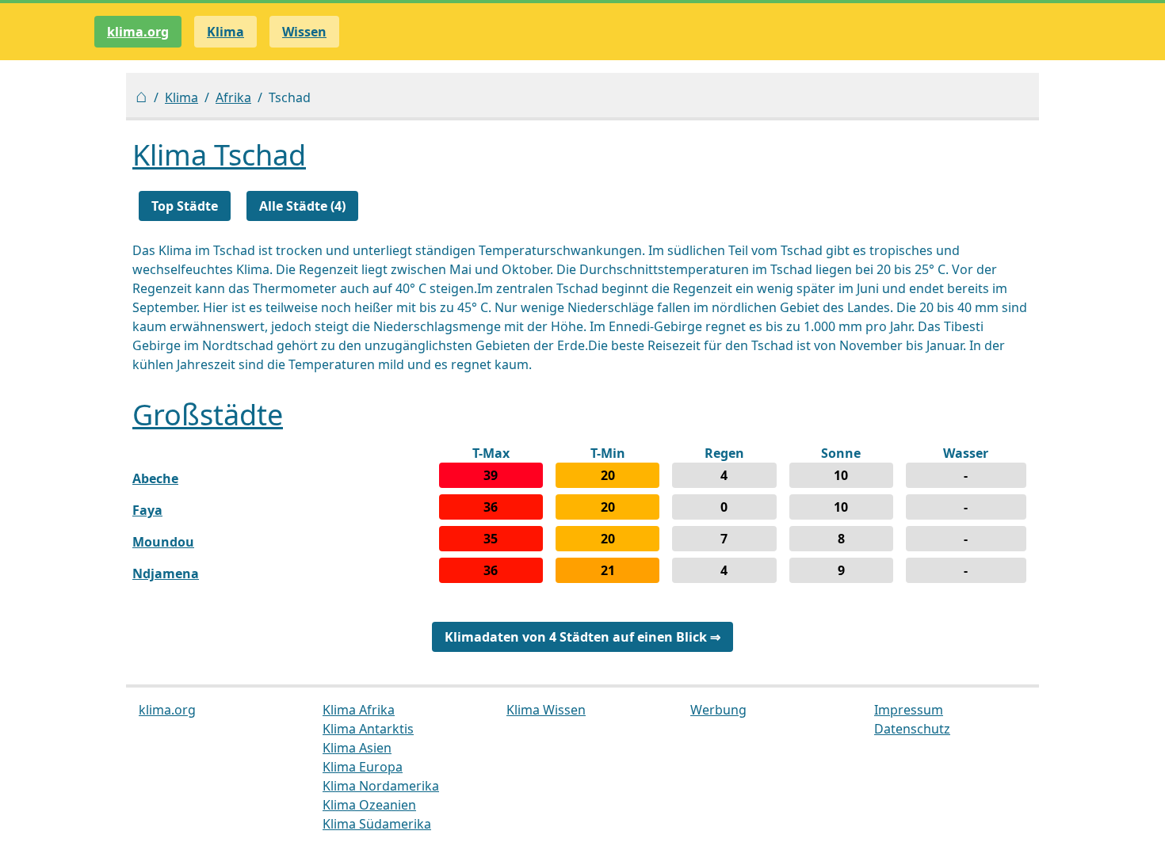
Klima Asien (357, 747)
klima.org (138, 31)
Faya (147, 510)
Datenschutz (912, 728)
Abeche (155, 478)
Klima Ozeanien (369, 805)
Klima (181, 97)
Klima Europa (363, 766)
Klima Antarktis (368, 728)
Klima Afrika (359, 709)
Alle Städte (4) (302, 206)
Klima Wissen (546, 709)
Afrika (233, 97)
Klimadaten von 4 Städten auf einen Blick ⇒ (582, 637)
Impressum (908, 709)
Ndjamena (165, 573)
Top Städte (184, 206)
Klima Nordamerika (381, 786)
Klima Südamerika (377, 824)
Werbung (718, 709)
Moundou (163, 542)
